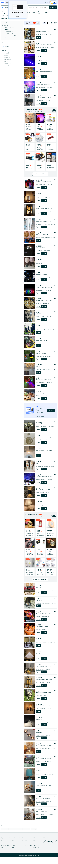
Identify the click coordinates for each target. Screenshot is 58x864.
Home (2, 15)
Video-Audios (38, 12)
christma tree (5, 829)
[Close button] (25, 2)
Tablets (46, 12)
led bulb (12, 829)
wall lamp (34, 829)
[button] (32, 23)
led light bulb (26, 829)
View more (7, 38)
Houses (33, 12)
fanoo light (18, 829)
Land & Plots (51, 12)
